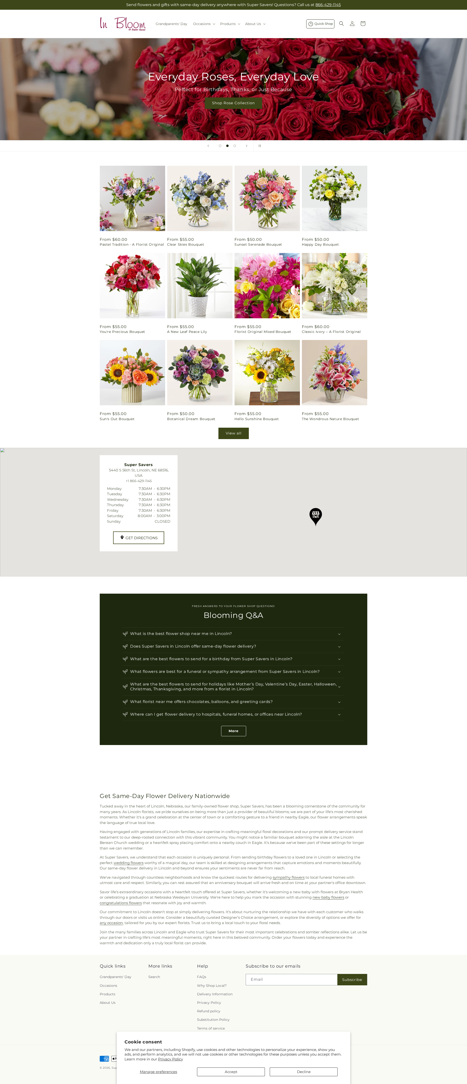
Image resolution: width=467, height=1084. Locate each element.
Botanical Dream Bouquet (191, 419)
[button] (203, 24)
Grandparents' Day (115, 977)
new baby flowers (328, 897)
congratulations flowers (121, 903)
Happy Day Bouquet (320, 244)
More (234, 731)
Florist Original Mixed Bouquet (262, 332)
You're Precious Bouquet (122, 332)
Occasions (108, 985)
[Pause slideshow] (258, 145)
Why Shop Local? (212, 985)
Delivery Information (215, 994)
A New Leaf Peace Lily (187, 332)
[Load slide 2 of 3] (227, 145)
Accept (231, 1071)
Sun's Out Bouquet (117, 419)
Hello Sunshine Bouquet (256, 419)
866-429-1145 (328, 4)
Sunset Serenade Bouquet (258, 244)
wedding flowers (129, 862)
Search (154, 977)
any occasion (111, 922)
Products (107, 994)
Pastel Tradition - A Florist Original (132, 244)
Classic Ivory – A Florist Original (331, 332)
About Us (108, 1002)
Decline (304, 1071)
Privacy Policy (170, 1059)
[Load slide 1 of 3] (220, 145)
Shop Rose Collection (233, 103)
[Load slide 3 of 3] (234, 145)
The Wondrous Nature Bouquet (330, 419)
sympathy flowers (289, 877)
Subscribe (352, 979)
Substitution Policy (213, 1019)
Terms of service (211, 1028)
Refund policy (208, 1011)
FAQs (201, 977)
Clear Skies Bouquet (185, 244)
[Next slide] (246, 145)
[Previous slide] (208, 145)
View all (234, 433)
